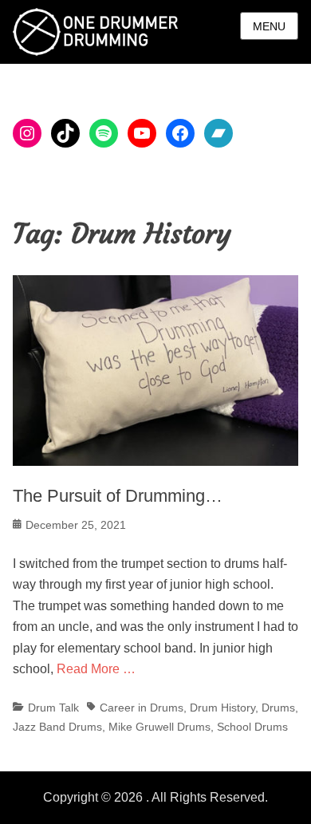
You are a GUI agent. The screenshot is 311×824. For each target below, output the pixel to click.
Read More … (96, 669)
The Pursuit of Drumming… (117, 496)
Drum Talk (53, 707)
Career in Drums (141, 707)
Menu (269, 26)
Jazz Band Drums (57, 726)
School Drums (252, 726)
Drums (278, 707)
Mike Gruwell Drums (159, 726)
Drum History (222, 707)
